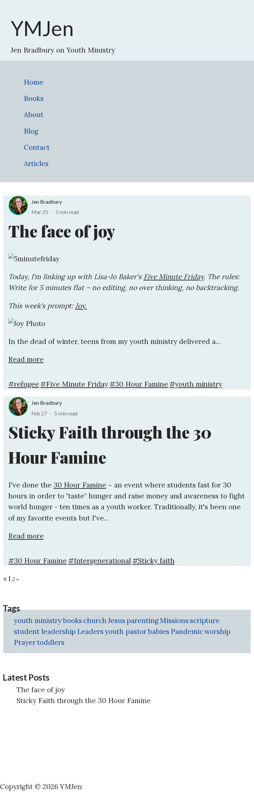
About (33, 114)
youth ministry (38, 620)
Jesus (116, 620)
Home (33, 82)
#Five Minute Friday (74, 384)
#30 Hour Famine (138, 384)
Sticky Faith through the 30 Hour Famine (84, 700)
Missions (174, 620)
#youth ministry (196, 384)
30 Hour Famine (80, 485)
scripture (205, 620)
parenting (142, 620)
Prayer (25, 642)
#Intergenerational (99, 560)
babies (158, 631)
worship (217, 631)
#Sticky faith (153, 560)
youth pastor (126, 631)
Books (34, 98)
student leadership (45, 631)
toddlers (50, 642)
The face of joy (41, 689)
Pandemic (187, 631)
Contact (37, 147)
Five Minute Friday (174, 276)
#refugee (23, 384)
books (72, 620)
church (94, 620)
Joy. (81, 305)
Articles (36, 163)
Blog (31, 131)
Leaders (90, 631)
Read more (26, 359)
